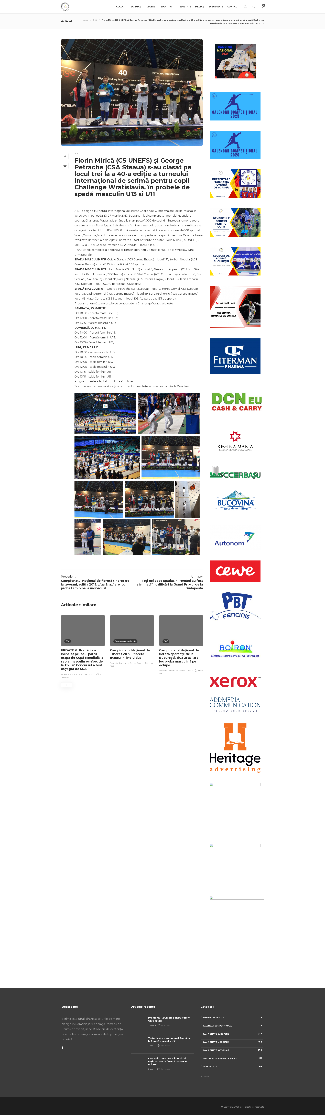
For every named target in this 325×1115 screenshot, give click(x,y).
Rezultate (184, 6)
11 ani (90, 674)
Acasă (119, 6)
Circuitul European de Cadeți (232, 1058)
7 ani (139, 663)
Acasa (86, 20)
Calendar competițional (232, 1025)
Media (198, 6)
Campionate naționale (125, 641)
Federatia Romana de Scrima (74, 674)
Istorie (150, 6)
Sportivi (166, 6)
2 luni (150, 1045)
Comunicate (232, 1066)
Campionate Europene (232, 1034)
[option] (82, 647)
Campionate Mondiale (232, 1042)
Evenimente (216, 6)
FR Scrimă (133, 6)
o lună (151, 1025)
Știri (95, 20)
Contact (233, 6)
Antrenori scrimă (232, 1017)
